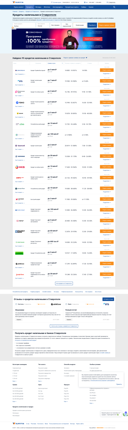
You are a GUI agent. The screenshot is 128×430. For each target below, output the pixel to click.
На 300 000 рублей (18, 399)
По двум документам (96, 370)
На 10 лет (41, 396)
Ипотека (47, 7)
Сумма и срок (51, 63)
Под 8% (66, 388)
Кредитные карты (72, 7)
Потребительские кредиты (20, 292)
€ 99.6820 (98, 2)
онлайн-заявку (104, 353)
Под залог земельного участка (47, 370)
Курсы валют (19, 7)
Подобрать (92, 25)
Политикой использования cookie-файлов (103, 380)
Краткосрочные (42, 388)
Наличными (80, 25)
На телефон (93, 395)
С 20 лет (15, 378)
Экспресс (66, 368)
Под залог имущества (44, 373)
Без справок (55, 25)
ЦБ (87, 2)
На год (40, 391)
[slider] (13, 28)
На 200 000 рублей (18, 396)
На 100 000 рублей (18, 393)
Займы (83, 7)
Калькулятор (79, 292)
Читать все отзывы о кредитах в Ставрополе (64, 326)
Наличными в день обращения (73, 370)
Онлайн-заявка (46, 292)
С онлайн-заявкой (69, 376)
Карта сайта (80, 424)
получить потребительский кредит (25, 340)
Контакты (40, 424)
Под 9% (66, 391)
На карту (56, 292)
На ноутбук (93, 400)
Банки (91, 7)
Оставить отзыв (108, 299)
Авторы (72, 424)
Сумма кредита (18, 23)
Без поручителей (67, 25)
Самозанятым (17, 368)
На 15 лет (41, 399)
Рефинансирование (67, 292)
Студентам (16, 370)
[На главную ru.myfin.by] (18, 424)
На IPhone (92, 393)
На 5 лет (40, 393)
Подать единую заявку (106, 25)
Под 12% (66, 396)
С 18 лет (15, 373)
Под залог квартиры (44, 378)
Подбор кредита (35, 292)
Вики (46, 424)
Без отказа (98, 292)
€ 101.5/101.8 (75, 2)
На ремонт (93, 398)
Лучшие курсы (57, 2)
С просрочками (94, 368)
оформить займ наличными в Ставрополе (48, 20)
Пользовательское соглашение (59, 424)
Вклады (38, 7)
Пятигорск (16, 413)
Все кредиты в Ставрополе (64, 283)
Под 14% (66, 399)
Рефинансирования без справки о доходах (99, 389)
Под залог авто (42, 376)
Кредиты (29, 7)
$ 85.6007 (91, 2)
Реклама (33, 424)
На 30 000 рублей (17, 388)
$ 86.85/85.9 (66, 2)
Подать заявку (107, 70)
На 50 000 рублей (17, 391)
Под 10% (66, 393)
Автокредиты (58, 7)
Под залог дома (42, 368)
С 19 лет (15, 376)
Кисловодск (16, 415)
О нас (28, 424)
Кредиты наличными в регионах (22, 410)
